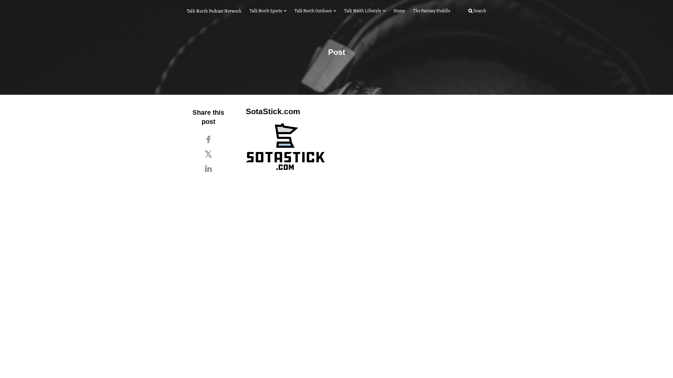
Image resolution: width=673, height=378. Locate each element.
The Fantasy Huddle (431, 11)
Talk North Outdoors (313, 11)
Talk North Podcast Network (214, 11)
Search (479, 11)
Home (399, 11)
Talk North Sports (266, 11)
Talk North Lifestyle (363, 11)
